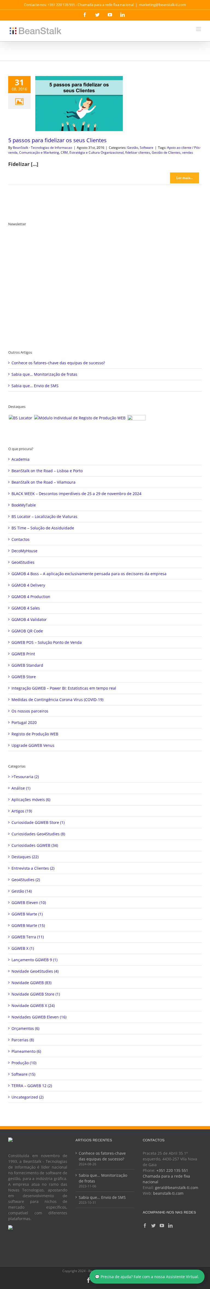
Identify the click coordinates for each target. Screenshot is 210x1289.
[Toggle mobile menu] (199, 29)
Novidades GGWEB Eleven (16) (38, 1017)
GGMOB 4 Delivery (28, 585)
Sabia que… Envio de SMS (35, 385)
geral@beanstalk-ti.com (176, 1187)
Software (146, 147)
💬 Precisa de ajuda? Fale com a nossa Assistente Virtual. (147, 1276)
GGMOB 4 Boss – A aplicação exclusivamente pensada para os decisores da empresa (89, 573)
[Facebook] (145, 1225)
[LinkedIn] (170, 1225)
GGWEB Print (23, 653)
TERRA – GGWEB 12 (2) (31, 1085)
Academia (20, 459)
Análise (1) (20, 788)
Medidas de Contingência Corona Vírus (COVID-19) (57, 699)
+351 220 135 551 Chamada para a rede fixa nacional (166, 1176)
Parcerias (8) (22, 1039)
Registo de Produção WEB (34, 733)
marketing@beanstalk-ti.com (162, 4)
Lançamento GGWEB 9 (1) (34, 959)
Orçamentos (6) (25, 1028)
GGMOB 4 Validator (29, 619)
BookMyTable (23, 505)
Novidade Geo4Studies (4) (35, 971)
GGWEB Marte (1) (27, 914)
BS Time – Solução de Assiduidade (42, 527)
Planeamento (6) (26, 1051)
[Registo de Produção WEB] (80, 417)
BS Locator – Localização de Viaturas (44, 516)
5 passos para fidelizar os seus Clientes (57, 140)
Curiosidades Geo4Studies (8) (38, 833)
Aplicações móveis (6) (30, 799)
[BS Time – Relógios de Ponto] (136, 424)
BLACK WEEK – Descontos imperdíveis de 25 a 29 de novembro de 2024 (76, 493)
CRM (64, 152)
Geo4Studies (22, 562)
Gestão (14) (21, 891)
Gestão (132, 147)
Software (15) (23, 1074)
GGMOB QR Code (27, 630)
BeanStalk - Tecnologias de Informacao (42, 147)
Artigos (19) (21, 811)
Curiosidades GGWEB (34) (34, 845)
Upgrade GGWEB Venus (32, 745)
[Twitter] (153, 1225)
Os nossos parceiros (29, 711)
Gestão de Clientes (166, 152)
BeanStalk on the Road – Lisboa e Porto (47, 470)
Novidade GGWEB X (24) (33, 1005)
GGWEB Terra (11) (27, 936)
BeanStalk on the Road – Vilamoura (43, 482)
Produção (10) (23, 1062)
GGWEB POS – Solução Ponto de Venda (46, 642)
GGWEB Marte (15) (28, 925)
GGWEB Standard (27, 665)
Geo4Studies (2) (25, 879)
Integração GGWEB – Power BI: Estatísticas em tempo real (63, 688)
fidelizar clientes (137, 152)
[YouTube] (162, 1225)
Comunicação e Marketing (39, 152)
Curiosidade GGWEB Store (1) (38, 822)
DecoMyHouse (24, 550)
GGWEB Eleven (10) (28, 902)
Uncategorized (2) (27, 1097)
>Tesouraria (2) (25, 776)
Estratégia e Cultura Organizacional (96, 152)
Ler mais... (184, 177)
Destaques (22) (25, 856)
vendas (187, 152)
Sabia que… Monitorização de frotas (44, 374)
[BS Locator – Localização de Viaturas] (20, 417)
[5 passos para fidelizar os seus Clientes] (79, 103)
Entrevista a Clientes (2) (32, 868)
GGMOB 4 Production (30, 596)
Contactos (20, 539)
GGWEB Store (23, 676)
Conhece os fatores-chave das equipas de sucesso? (58, 362)
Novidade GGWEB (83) (31, 982)
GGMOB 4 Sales (25, 608)
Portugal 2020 (24, 722)
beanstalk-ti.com (168, 1193)
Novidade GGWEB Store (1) (35, 994)
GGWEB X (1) (22, 948)
